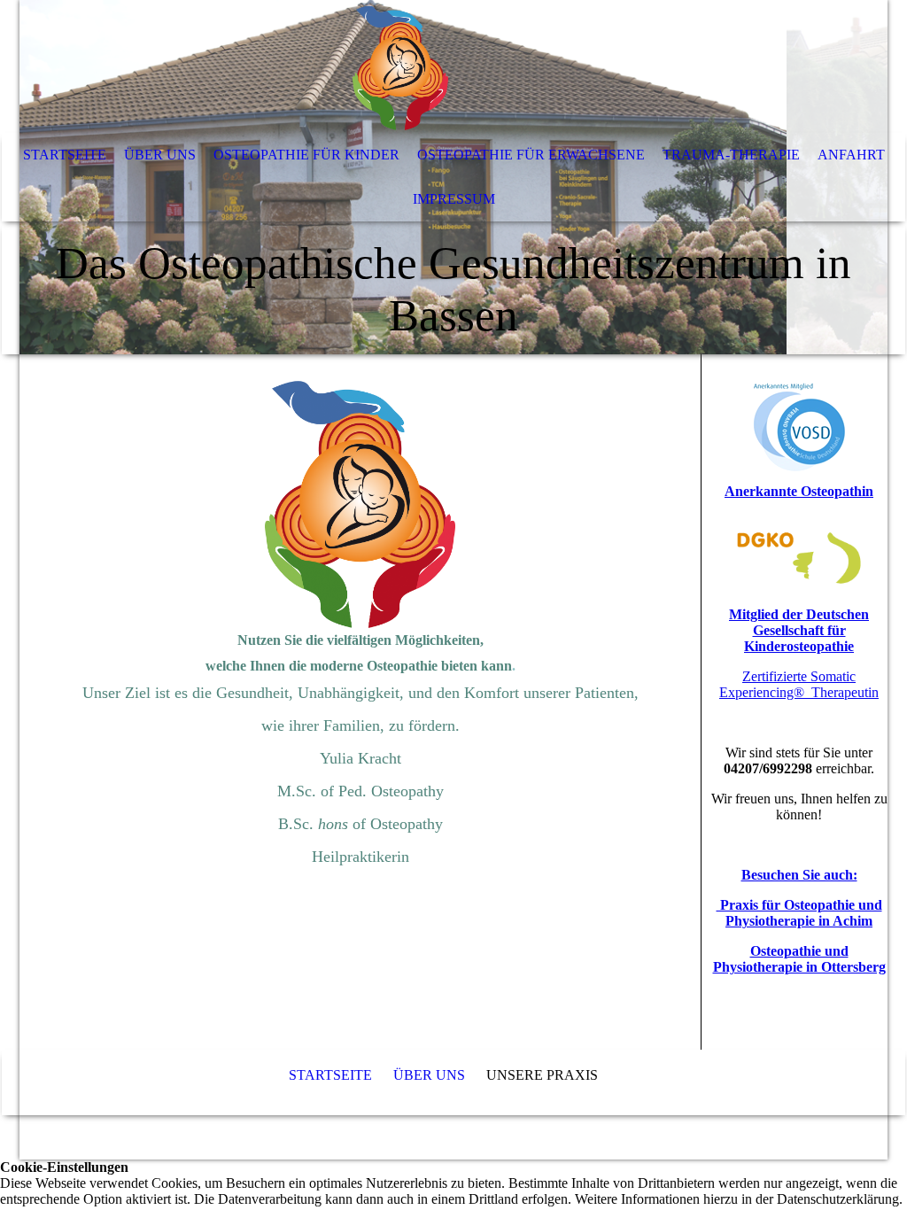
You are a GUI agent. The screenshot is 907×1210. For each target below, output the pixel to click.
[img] (400, 66)
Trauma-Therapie (731, 154)
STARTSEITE (330, 1074)
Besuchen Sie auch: (799, 874)
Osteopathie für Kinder (306, 154)
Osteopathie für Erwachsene (531, 154)
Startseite (64, 154)
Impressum (454, 198)
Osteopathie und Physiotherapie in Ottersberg (799, 958)
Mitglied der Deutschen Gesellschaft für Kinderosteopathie (799, 630)
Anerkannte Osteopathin (799, 491)
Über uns (160, 154)
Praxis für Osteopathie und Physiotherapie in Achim (799, 912)
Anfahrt (851, 154)
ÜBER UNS (429, 1074)
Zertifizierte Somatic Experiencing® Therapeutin (799, 684)
